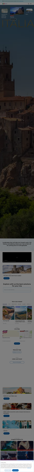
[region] (17, 466)
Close (32, 461)
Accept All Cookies (15, 470)
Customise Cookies (8, 470)
